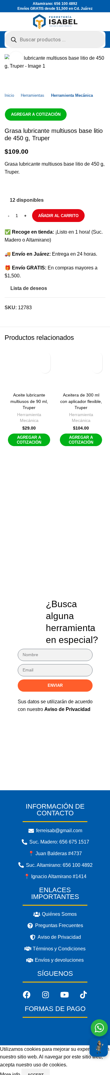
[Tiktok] (83, 994)
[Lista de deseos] (45, 357)
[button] (45, 368)
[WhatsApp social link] (48, 186)
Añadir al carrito (58, 215)
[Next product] (23, 79)
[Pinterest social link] (35, 186)
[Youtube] (64, 994)
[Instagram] (45, 994)
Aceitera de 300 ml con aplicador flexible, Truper (81, 401)
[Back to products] (15, 79)
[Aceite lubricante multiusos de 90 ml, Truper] (29, 369)
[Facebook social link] (10, 186)
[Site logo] (55, 21)
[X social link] (22, 186)
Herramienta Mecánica (72, 95)
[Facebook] (26, 994)
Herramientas (32, 95)
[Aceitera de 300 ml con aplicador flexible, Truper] (81, 369)
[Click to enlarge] (16, 58)
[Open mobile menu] (7, 22)
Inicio (9, 95)
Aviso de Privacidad (67, 709)
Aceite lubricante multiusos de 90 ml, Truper (29, 401)
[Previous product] (8, 79)
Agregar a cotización (36, 114)
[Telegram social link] (61, 186)
